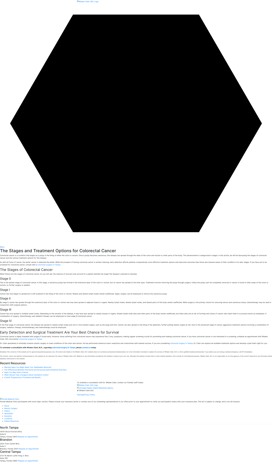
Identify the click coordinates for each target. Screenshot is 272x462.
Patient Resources (11, 421)
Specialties (8, 413)
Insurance (8, 416)
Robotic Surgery (10, 408)
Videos (7, 411)
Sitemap (80, 395)
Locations (8, 418)
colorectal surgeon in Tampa (48, 265)
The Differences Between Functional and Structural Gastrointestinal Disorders (35, 370)
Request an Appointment (28, 437)
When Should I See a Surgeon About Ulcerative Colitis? (26, 375)
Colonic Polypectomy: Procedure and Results (22, 377)
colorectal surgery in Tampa (181, 343)
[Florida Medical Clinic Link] (9, 399)
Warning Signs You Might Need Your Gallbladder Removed (27, 367)
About (6, 406)
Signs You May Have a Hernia (16, 372)
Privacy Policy (89, 395)
